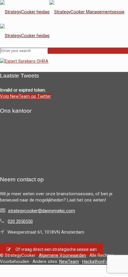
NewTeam (69, 261)
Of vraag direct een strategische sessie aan (56, 249)
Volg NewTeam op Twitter (25, 96)
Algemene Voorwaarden (62, 255)
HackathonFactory (100, 261)
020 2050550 (20, 221)
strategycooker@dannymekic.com (41, 210)
